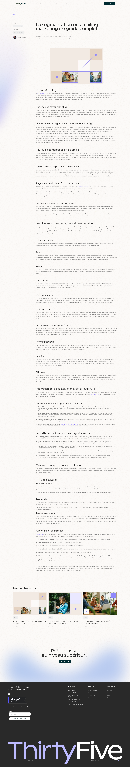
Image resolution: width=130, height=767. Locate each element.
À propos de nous (92, 690)
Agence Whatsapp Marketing (75, 704)
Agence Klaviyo (72, 690)
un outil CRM (95, 394)
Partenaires (90, 697)
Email (10, 711)
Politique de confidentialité (27, 761)
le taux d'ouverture (82, 186)
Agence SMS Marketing (74, 701)
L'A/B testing (39, 534)
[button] (34, 4)
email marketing (41, 93)
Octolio (120, 761)
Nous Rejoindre (60, 3)
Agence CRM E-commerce (74, 692)
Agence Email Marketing (74, 699)
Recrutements (91, 695)
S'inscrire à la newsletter (19, 718)
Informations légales (13, 761)
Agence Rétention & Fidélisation (73, 696)
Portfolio (42, 3)
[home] (20, 4)
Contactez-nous (92, 692)
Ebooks (109, 697)
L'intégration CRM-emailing (69, 424)
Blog (108, 695)
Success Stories (111, 692)
